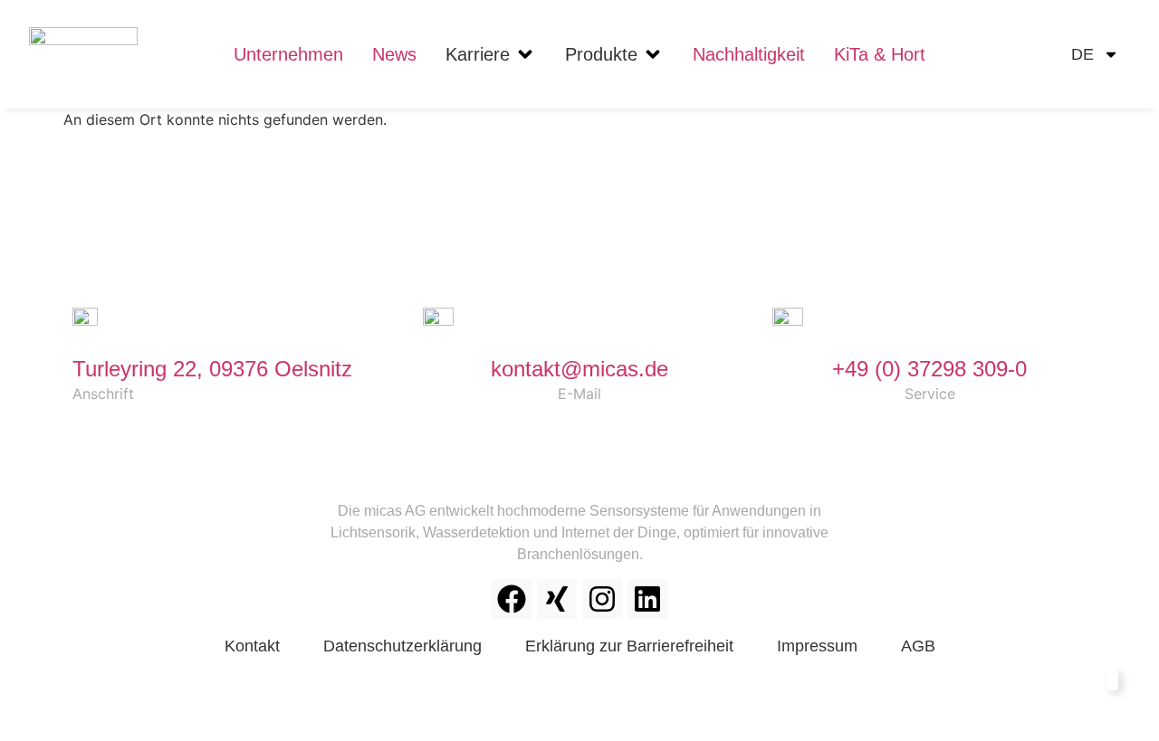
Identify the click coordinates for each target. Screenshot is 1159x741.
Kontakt (252, 646)
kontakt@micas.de (579, 368)
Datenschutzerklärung (402, 646)
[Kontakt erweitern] (1084, 684)
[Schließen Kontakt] (1112, 679)
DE (1082, 54)
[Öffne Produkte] (653, 54)
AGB (918, 646)
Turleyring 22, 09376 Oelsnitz (212, 368)
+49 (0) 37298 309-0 (929, 368)
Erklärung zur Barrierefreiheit (629, 646)
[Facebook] (512, 599)
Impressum (817, 646)
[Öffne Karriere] (525, 54)
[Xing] (557, 599)
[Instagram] (602, 599)
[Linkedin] (647, 599)
